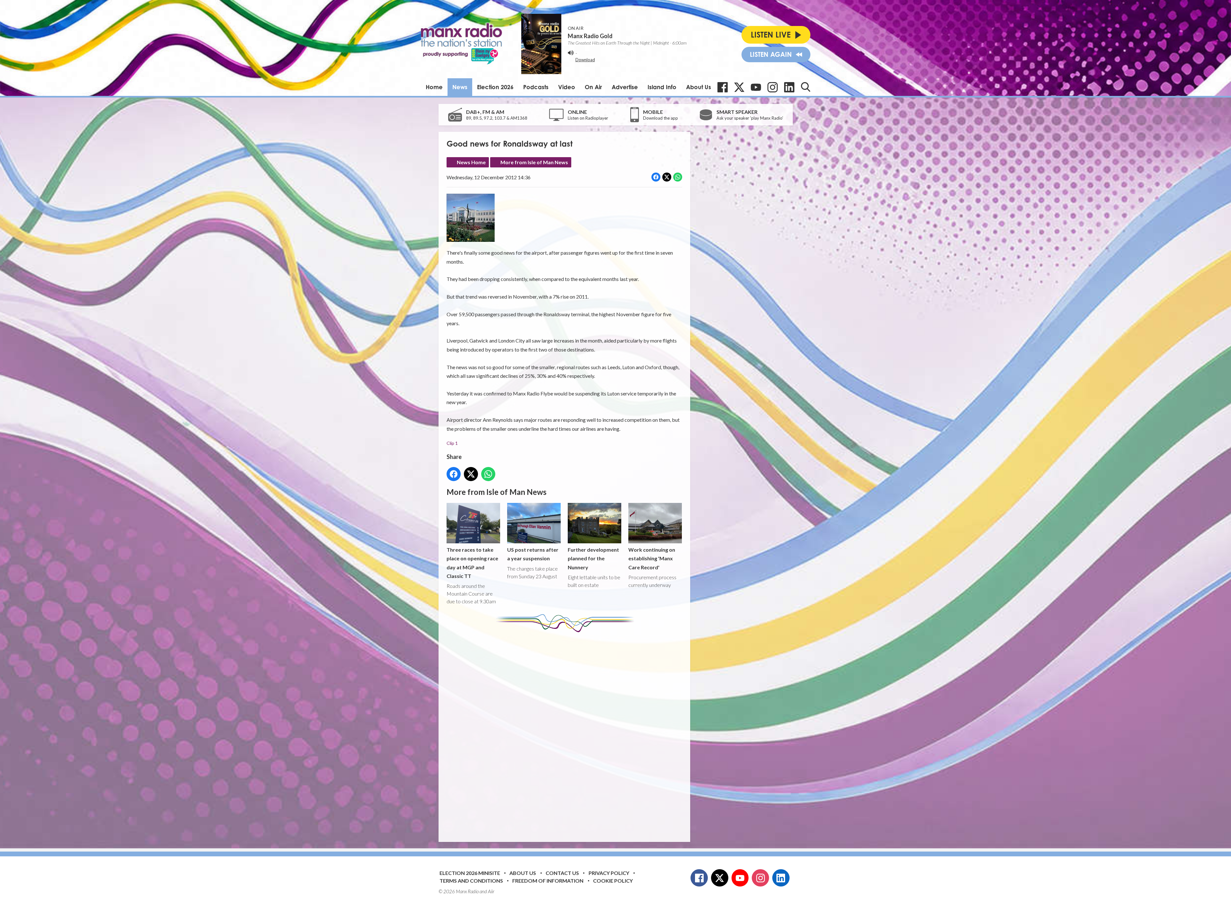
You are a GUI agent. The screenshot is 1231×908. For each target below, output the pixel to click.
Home (434, 86)
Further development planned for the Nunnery (593, 558)
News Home (471, 162)
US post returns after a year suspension (532, 554)
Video (566, 86)
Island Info (662, 86)
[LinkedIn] (789, 87)
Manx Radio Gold (590, 35)
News (459, 86)
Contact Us (562, 873)
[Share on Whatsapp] (677, 177)
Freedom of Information (547, 881)
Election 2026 (495, 86)
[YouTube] (756, 87)
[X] (739, 87)
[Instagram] (772, 87)
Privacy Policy (609, 873)
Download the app (660, 118)
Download (585, 59)
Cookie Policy (613, 881)
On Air (593, 86)
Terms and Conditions (471, 881)
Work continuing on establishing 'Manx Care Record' (651, 558)
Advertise (625, 86)
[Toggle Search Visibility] (805, 87)
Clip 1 (452, 443)
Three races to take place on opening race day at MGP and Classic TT (472, 563)
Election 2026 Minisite (470, 873)
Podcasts (536, 86)
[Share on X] (666, 177)
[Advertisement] (567, 732)
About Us (698, 86)
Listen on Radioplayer (588, 118)
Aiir (491, 891)
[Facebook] (722, 87)
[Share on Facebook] (655, 177)
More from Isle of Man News (534, 162)
